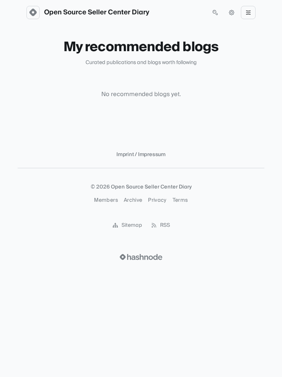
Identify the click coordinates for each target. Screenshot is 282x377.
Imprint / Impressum (141, 154)
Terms (180, 200)
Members (106, 200)
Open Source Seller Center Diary (96, 12)
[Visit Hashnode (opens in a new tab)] (141, 257)
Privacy (157, 200)
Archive (133, 200)
